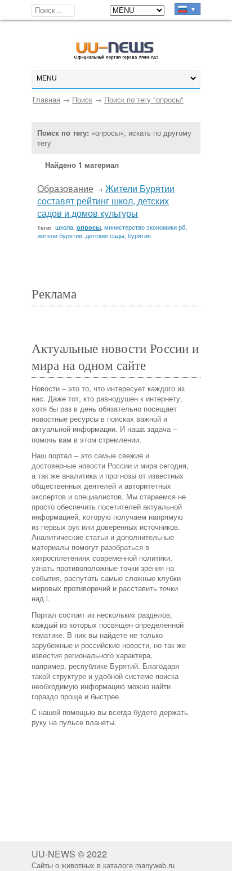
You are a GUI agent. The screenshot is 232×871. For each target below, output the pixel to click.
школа (64, 226)
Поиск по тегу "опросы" (144, 99)
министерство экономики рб (144, 226)
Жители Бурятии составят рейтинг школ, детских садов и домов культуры (106, 201)
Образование (65, 188)
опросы (89, 227)
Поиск (82, 99)
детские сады (105, 235)
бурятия (139, 235)
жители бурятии (59, 235)
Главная (46, 99)
